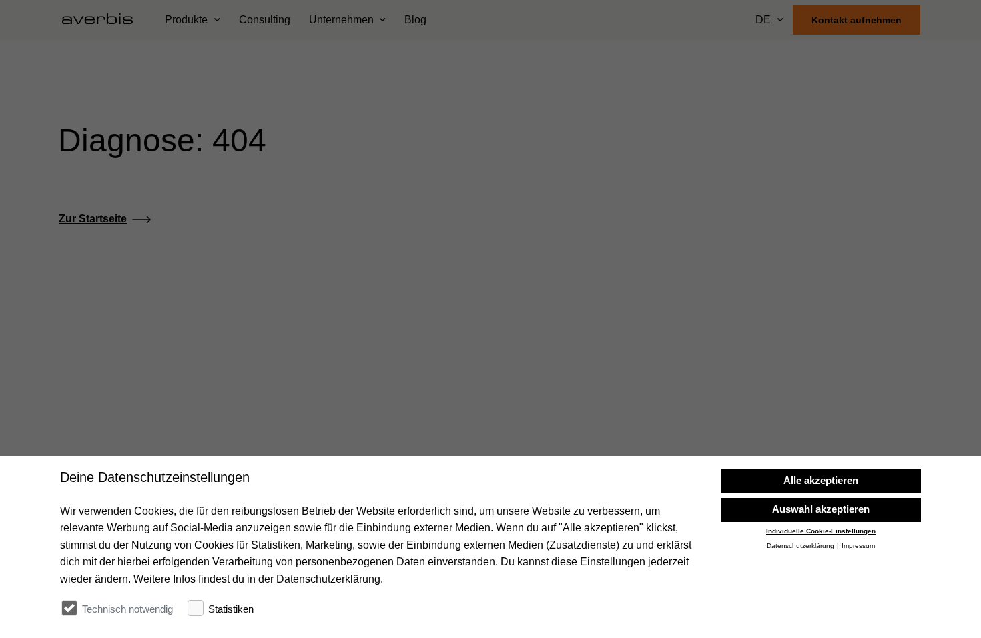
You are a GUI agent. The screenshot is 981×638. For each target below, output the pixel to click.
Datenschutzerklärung (800, 546)
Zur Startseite (93, 218)
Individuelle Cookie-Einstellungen (821, 531)
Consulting (264, 19)
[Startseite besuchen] (103, 20)
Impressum (858, 546)
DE (763, 19)
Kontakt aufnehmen (856, 20)
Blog (415, 19)
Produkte (186, 19)
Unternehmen (341, 19)
